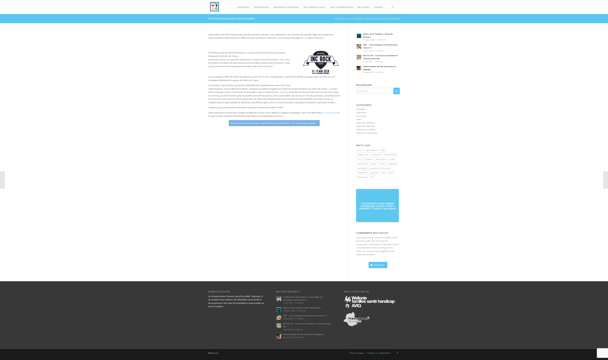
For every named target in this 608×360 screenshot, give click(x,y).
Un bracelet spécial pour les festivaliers (231, 18)
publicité (375, 172)
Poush (215, 353)
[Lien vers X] (397, 353)
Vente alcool (363, 177)
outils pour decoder (365, 126)
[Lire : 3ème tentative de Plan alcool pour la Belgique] (359, 68)
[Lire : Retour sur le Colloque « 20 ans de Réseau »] (359, 36)
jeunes (373, 163)
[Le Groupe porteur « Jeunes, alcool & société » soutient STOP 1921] (605, 180)
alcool (360, 150)
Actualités (360, 109)
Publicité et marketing (366, 132)
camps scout (363, 154)
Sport (391, 172)
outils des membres (365, 122)
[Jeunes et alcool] (214, 7)
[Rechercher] (393, 7)
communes (376, 154)
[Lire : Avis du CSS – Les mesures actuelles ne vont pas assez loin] (359, 57)
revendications (329, 112)
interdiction (362, 163)
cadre (382, 150)
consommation (390, 154)
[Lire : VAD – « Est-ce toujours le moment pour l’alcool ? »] (359, 46)
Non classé (361, 116)
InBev (392, 159)
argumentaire (371, 150)
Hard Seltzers (381, 159)
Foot (359, 159)
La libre (382, 163)
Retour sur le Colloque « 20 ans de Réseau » (302, 308)
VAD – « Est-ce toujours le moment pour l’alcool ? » (305, 315)
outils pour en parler (366, 129)
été (372, 177)
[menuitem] (243, 7)
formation (368, 159)
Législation (361, 112)
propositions (363, 172)
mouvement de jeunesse (380, 168)
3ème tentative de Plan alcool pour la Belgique (303, 334)
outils (358, 119)
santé (384, 172)
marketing (362, 168)
